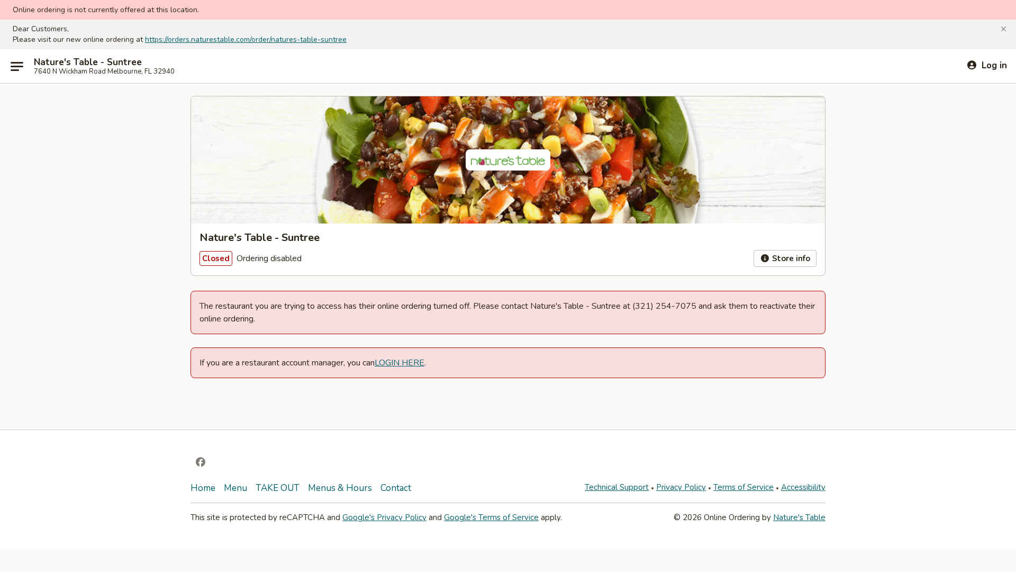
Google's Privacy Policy (384, 517)
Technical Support (617, 487)
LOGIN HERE (399, 363)
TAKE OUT (278, 488)
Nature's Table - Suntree (88, 62)
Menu (235, 488)
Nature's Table (799, 517)
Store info (790, 258)
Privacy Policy (681, 487)
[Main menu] (17, 66)
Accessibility (803, 487)
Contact (395, 488)
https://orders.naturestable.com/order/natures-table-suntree (246, 39)
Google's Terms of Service (491, 517)
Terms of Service (743, 487)
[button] (1003, 29)
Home (202, 488)
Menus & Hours (340, 488)
